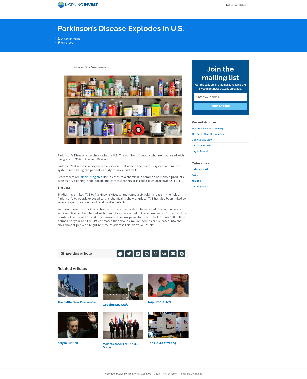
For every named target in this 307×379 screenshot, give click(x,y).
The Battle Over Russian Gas (77, 302)
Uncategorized (200, 186)
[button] (120, 253)
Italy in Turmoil (68, 343)
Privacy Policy (169, 373)
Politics (196, 175)
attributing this (91, 177)
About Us (146, 373)
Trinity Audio (90, 67)
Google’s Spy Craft (115, 304)
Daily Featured (200, 169)
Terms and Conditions (190, 373)
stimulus (196, 180)
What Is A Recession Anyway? (208, 128)
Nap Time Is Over (159, 302)
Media (157, 373)
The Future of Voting (162, 343)
